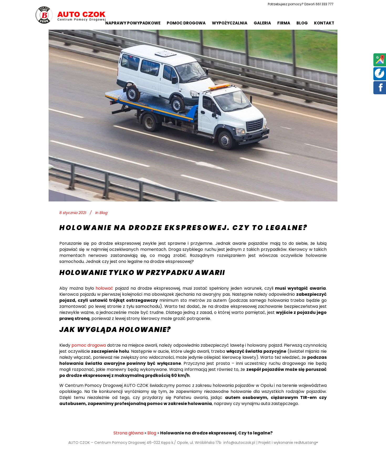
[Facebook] (380, 91)
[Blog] (379, 77)
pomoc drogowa (88, 345)
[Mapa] (380, 63)
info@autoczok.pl (239, 442)
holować (104, 288)
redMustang (306, 442)
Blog (103, 212)
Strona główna (128, 433)
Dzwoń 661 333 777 (318, 4)
